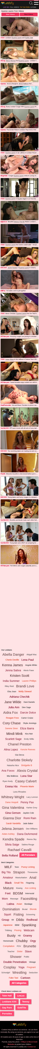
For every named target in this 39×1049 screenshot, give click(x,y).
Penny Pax (27, 802)
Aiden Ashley (8, 834)
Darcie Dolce (28, 712)
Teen (16, 867)
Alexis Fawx (28, 670)
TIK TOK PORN (25, 7)
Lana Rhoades (19, 792)
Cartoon (25, 977)
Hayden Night (21, 199)
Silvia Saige (12, 844)
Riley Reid (9, 686)
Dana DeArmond (27, 834)
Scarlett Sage (13, 739)
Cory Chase (12, 723)
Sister (19, 951)
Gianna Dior (12, 818)
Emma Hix (11, 786)
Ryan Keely (8, 781)
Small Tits (19, 883)
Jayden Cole (28, 813)
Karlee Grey (31, 807)
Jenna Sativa (13, 670)
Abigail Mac (31, 654)
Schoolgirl (5, 972)
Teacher (10, 951)
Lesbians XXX (9, 1001)
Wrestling (19, 972)
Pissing (17, 930)
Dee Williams (32, 829)
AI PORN (33, 7)
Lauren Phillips (29, 681)
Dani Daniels (29, 702)
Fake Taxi (13, 978)
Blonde (33, 909)
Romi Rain (30, 818)
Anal (32, 877)
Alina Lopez (11, 749)
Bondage (28, 904)
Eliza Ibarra (27, 728)
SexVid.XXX (5, 428)
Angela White (31, 665)
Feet (7, 893)
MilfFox (3, 291)
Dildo (20, 919)
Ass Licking (30, 888)
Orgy (33, 940)
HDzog (3, 61)
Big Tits (6, 872)
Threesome (32, 872)
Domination (11, 909)
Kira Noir (29, 734)
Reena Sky (31, 839)
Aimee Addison (23, 84)
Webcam (29, 930)
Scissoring (30, 914)
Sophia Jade (29, 38)
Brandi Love (25, 686)
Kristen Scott (19, 675)
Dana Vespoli (11, 802)
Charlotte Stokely (19, 760)
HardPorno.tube (6, 405)
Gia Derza (19, 755)
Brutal (24, 909)
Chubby (22, 941)
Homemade (8, 941)
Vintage (32, 962)
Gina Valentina (13, 807)
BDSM (18, 893)
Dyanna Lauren (17, 38)
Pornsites (7, 1013)
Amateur (8, 877)
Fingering (30, 883)
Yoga (21, 967)
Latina (10, 903)
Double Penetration (15, 962)
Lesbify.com (7, 3)
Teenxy (25, 1001)
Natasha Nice (13, 765)
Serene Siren (11, 728)
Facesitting (29, 898)
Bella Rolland (10, 855)
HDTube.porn (5, 336)
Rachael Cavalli (20, 849)
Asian (19, 904)
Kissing (19, 888)
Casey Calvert (25, 781)
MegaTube (4, 176)
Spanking (29, 925)
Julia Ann (13, 707)
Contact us (31, 1047)
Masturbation (21, 877)
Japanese (7, 925)
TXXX (2, 38)
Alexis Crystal (27, 770)
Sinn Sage (26, 707)
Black (8, 882)
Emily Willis (29, 739)
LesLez (20, 995)
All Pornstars (28, 855)
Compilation (8, 946)
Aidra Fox (10, 712)
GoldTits (21, 1007)
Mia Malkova (12, 776)
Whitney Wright (12, 797)
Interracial (29, 893)
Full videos (14, 7)
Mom (5, 898)
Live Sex (6, 7)
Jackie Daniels (12, 268)
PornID (3, 474)
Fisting (19, 914)
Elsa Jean (11, 691)
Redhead (31, 919)
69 (13, 920)
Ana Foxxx (8, 770)
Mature (8, 888)
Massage (14, 899)
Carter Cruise (27, 718)
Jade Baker (28, 823)
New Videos (10, 14)
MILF (8, 867)
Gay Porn (7, 1007)
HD (19, 935)
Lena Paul (27, 659)
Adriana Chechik (19, 222)
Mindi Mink (14, 733)
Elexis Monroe (11, 61)
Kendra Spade (13, 839)
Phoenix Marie (27, 786)
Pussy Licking (28, 867)
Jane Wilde (12, 702)
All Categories (19, 983)
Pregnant (31, 967)
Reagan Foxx (12, 718)
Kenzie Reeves (27, 749)
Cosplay (10, 967)
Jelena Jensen (13, 828)
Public (26, 957)
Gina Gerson (12, 812)
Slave (28, 951)
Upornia (3, 84)
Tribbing (8, 930)
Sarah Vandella (13, 823)
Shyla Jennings (29, 723)
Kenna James (12, 665)
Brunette (29, 946)
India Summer (11, 680)
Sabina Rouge (28, 844)
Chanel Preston (19, 744)
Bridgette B (26, 765)
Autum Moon (9, 359)
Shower (16, 956)
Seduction (33, 972)
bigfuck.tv (4, 222)
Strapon (19, 872)
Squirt (7, 914)
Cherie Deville (12, 659)
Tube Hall (7, 995)
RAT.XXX (4, 267)
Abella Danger (13, 654)
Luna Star (26, 775)
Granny (27, 935)
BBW (17, 925)
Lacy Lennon (32, 797)
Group (5, 919)
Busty (11, 935)
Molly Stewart (25, 691)
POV (19, 946)
